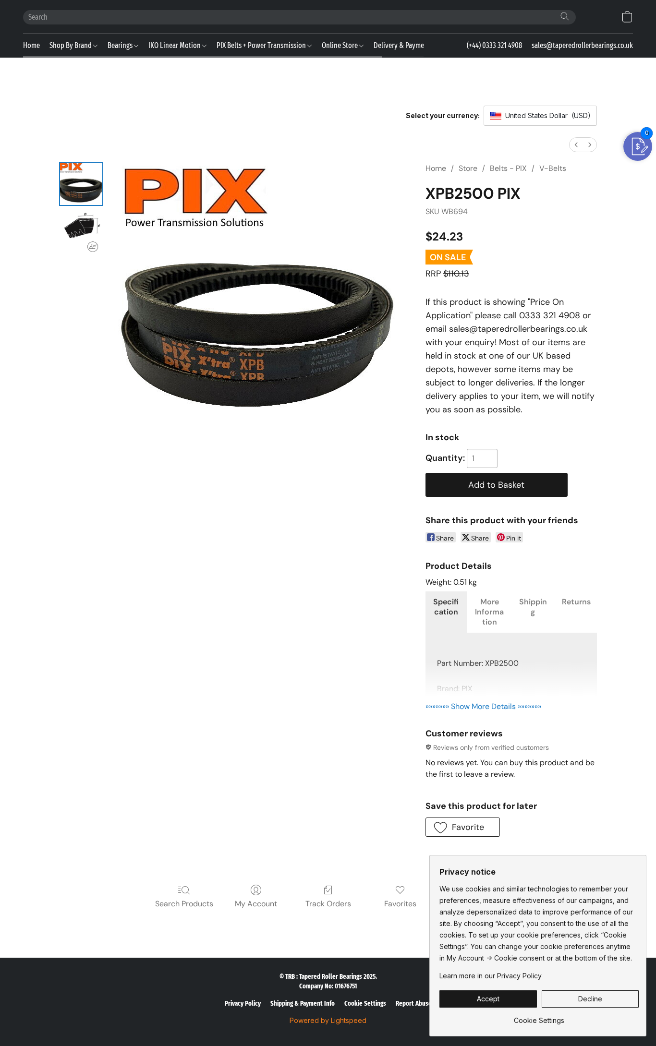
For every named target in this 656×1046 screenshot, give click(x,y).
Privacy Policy (243, 1003)
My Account (256, 904)
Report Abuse (414, 1003)
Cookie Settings (365, 1003)
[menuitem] (576, 145)
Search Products (184, 904)
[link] (539, 1017)
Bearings (121, 45)
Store (468, 168)
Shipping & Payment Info (302, 1003)
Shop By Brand (71, 45)
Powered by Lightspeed (328, 1020)
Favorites (400, 904)
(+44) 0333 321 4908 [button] (494, 45)
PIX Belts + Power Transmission (262, 45)
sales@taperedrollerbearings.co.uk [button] (582, 45)
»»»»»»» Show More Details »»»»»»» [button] (483, 706)
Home (31, 45)
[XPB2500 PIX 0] (81, 184)
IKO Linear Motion (175, 45)
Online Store (340, 45)
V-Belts (552, 168)
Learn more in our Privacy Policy (490, 976)
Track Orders (328, 904)
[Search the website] (565, 16)
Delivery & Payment (402, 45)
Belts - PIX (508, 168)
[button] (627, 16)
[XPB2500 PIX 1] (81, 232)
